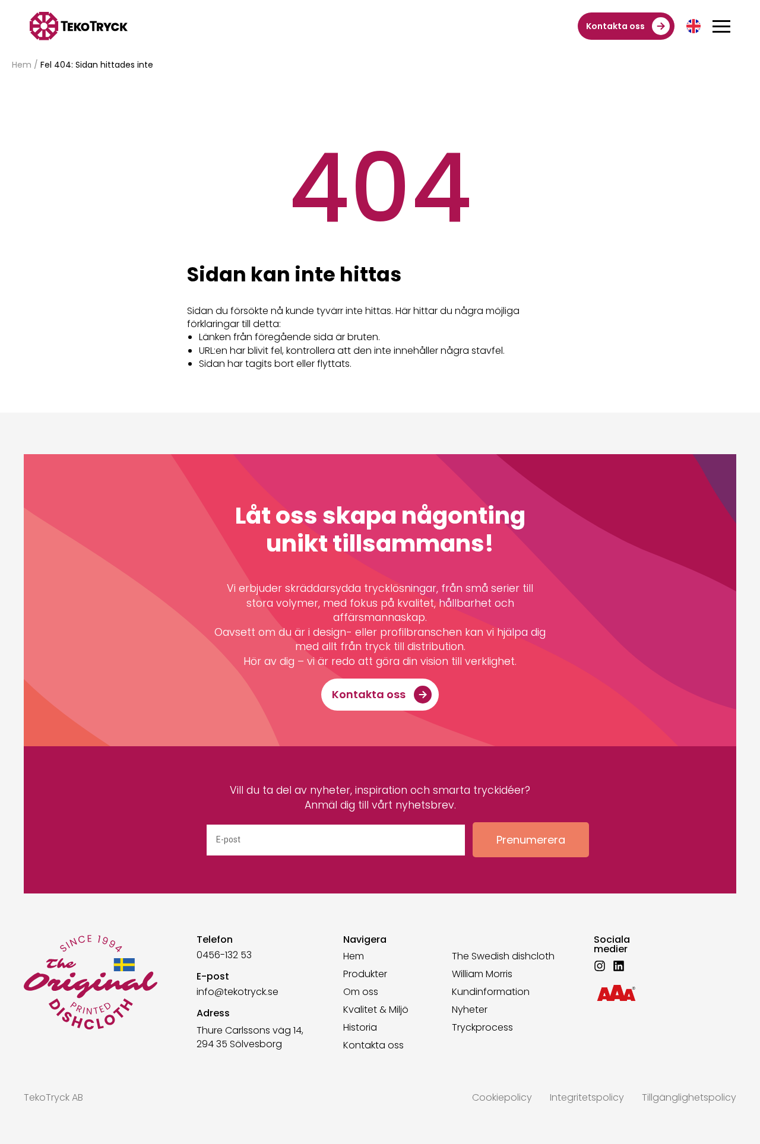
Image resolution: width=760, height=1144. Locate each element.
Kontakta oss (373, 1045)
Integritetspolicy (587, 1097)
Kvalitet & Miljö (375, 1010)
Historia (360, 1028)
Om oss (360, 992)
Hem (21, 65)
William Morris (482, 974)
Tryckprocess (482, 1028)
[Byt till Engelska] (693, 26)
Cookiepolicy (502, 1097)
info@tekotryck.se (237, 992)
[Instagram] (600, 966)
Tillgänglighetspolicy (689, 1097)
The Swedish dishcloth (503, 956)
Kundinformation (491, 992)
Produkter (365, 974)
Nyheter (469, 1010)
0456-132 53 (224, 955)
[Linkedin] (619, 966)
